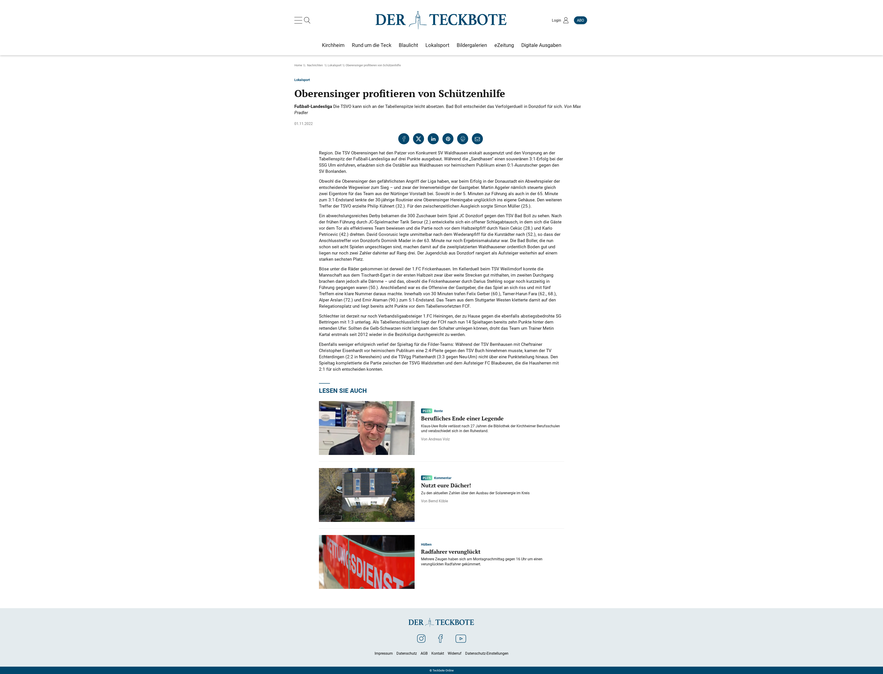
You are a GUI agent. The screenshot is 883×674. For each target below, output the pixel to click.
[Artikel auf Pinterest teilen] (447, 138)
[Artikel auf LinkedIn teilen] (433, 138)
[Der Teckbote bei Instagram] (421, 638)
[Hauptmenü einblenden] (299, 20)
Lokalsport (334, 65)
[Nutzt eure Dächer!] (367, 494)
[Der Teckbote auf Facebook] (440, 638)
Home (298, 65)
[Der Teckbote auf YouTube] (461, 638)
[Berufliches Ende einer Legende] (367, 427)
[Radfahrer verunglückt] (367, 561)
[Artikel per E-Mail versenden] (477, 138)
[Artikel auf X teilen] (418, 138)
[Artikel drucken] (462, 138)
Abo (580, 20)
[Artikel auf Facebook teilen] (403, 138)
